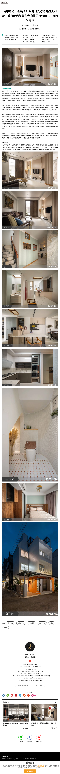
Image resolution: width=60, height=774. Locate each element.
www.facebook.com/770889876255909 (32, 678)
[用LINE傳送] (7, 695)
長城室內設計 (15, 35)
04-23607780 (37, 667)
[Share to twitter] (20, 695)
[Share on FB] (3, 695)
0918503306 (27, 667)
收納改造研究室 (25, 759)
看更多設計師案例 (23, 685)
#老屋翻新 (31, 623)
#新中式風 (10, 623)
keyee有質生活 (17, 759)
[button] (51, 702)
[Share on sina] (28, 695)
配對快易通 (9, 759)
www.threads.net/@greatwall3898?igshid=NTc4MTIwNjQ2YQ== (32, 676)
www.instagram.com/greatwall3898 (31, 680)
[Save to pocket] (12, 695)
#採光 (5, 627)
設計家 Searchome (4, 2)
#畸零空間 (42, 623)
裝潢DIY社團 (33, 759)
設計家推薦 (5, 756)
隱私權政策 (41, 766)
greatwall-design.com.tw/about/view (32, 671)
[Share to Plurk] (24, 695)
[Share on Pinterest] (16, 695)
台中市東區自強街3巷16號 (30, 664)
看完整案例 (39, 685)
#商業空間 (21, 623)
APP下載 (4, 759)
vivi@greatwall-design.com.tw (32, 673)
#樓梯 (51, 623)
